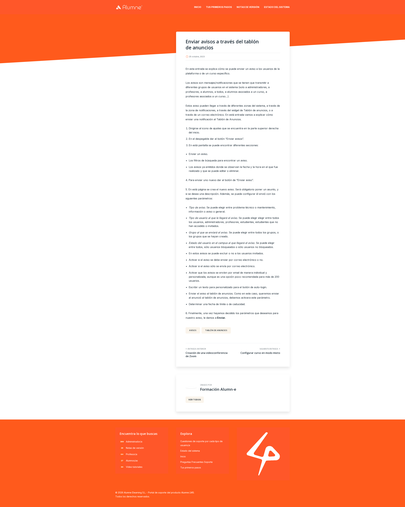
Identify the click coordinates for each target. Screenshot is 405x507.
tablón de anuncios (216, 330)
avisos (192, 330)
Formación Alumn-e (218, 389)
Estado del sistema (277, 7)
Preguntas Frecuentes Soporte (196, 462)
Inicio (197, 7)
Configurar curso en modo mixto (260, 353)
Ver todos (194, 399)
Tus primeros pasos (219, 7)
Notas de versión (248, 7)
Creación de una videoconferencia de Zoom (206, 354)
